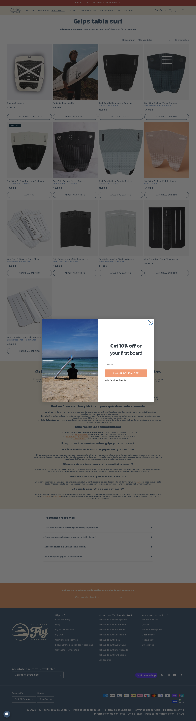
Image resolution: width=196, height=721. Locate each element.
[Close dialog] (150, 322)
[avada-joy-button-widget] (6, 714)
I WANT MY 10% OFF (126, 373)
